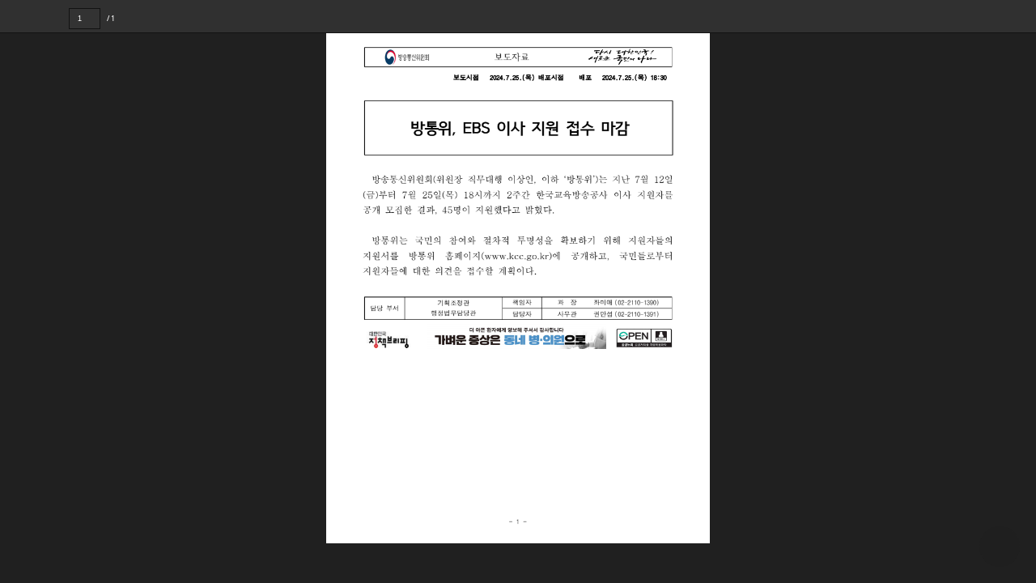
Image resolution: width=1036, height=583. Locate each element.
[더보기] (1020, 16)
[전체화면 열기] (987, 16)
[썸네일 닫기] (23, 297)
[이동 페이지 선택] (111, 18)
